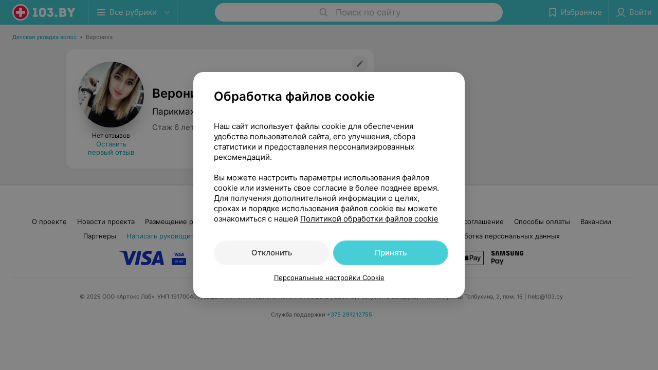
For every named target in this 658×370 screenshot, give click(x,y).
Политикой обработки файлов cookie (369, 219)
